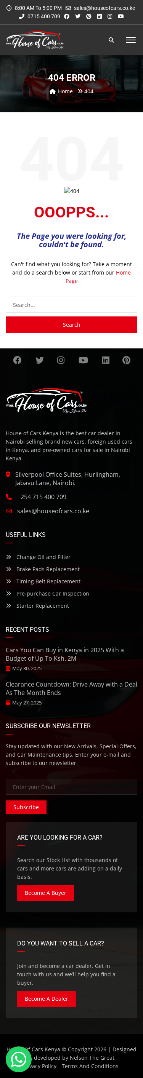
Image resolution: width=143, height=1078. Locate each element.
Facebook (17, 360)
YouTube (83, 360)
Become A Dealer (46, 998)
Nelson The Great (92, 1057)
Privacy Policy (39, 1066)
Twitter (39, 360)
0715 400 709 (43, 16)
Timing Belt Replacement (47, 581)
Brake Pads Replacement (47, 569)
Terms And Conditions (90, 1066)
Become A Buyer (45, 892)
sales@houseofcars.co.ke (104, 8)
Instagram (61, 360)
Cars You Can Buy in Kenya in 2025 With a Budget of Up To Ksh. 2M (65, 654)
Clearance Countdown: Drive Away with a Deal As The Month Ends (71, 688)
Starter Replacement (42, 605)
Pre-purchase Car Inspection (52, 593)
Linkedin (106, 360)
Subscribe (26, 807)
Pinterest (126, 360)
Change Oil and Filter (43, 557)
